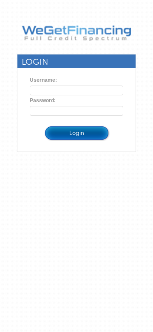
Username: (43, 80)
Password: (43, 100)
